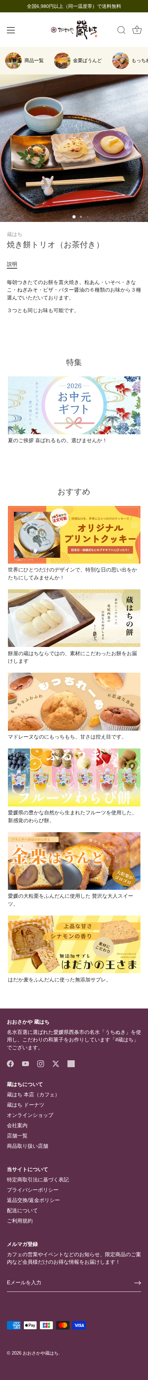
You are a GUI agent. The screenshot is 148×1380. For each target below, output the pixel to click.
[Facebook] (10, 1063)
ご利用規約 (20, 1221)
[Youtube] (25, 1063)
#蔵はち (124, 1039)
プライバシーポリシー (33, 1190)
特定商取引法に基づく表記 (38, 1179)
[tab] (15, 264)
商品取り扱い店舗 (27, 1146)
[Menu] (11, 30)
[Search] (121, 31)
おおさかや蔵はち (41, 1353)
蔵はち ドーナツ (25, 1105)
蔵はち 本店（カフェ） (33, 1094)
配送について (22, 1210)
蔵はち (14, 234)
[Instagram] (40, 1063)
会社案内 (17, 1125)
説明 (12, 264)
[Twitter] (55, 1063)
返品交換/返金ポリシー (33, 1200)
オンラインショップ (30, 1115)
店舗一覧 (17, 1136)
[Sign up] (137, 1282)
